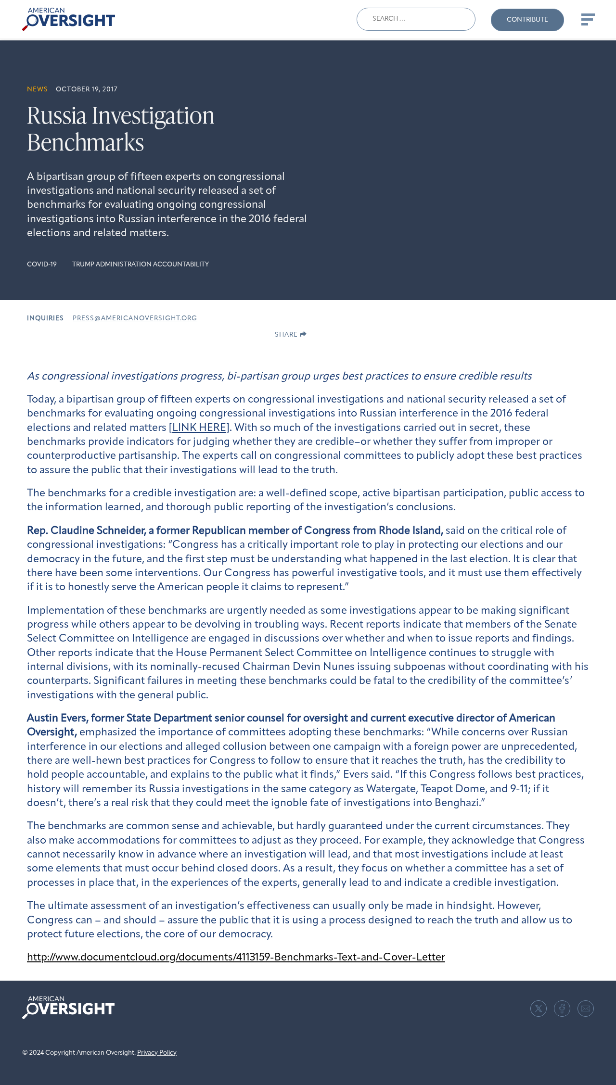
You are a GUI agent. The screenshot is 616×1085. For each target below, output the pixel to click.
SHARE (287, 335)
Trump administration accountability (140, 265)
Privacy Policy (157, 1053)
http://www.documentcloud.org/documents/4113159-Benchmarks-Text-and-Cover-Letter (236, 957)
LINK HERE (199, 428)
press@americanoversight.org (135, 318)
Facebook (562, 1008)
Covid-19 (42, 265)
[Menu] (587, 19)
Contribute (527, 20)
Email (586, 1008)
